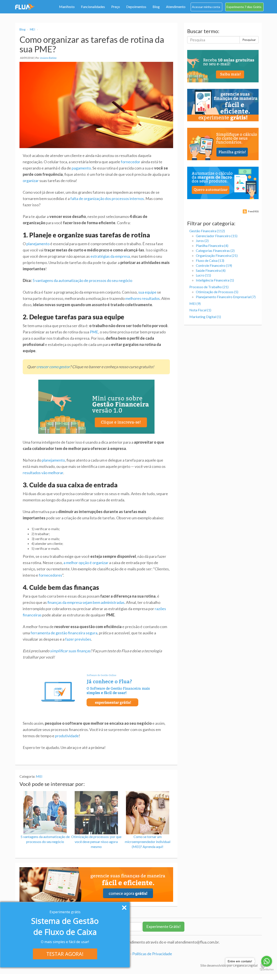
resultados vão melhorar (43, 472)
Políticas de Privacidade (152, 953)
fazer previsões (78, 639)
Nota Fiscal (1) (200, 310)
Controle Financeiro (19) (214, 265)
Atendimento (175, 7)
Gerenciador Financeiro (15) (216, 236)
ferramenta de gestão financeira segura (64, 632)
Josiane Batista (48, 57)
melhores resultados (142, 298)
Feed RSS (253, 211)
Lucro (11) (203, 275)
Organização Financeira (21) (217, 255)
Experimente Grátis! (163, 926)
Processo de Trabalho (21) (209, 287)
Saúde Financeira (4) (210, 270)
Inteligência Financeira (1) (215, 280)
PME (94, 331)
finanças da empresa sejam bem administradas (85, 602)
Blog (156, 7)
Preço (115, 7)
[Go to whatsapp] (266, 961)
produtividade (67, 735)
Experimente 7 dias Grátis (244, 7)
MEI (32, 29)
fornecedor (130, 161)
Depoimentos (136, 7)
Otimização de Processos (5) (217, 292)
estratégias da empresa (110, 256)
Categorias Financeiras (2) (215, 250)
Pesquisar (249, 40)
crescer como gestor (53, 366)
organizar (31, 180)
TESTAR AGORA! (65, 953)
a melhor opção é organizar (85, 562)
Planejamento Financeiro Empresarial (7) (226, 297)
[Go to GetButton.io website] (267, 969)
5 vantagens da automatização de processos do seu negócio (82, 280)
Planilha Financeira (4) (212, 245)
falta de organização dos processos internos (107, 198)
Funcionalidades (93, 7)
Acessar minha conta (206, 7)
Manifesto (67, 7)
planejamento (38, 243)
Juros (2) (202, 240)
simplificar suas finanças (70, 650)
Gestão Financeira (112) (207, 231)
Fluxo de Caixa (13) (210, 260)
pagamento (81, 168)
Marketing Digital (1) (205, 317)
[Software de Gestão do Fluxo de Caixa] (25, 6)
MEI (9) (195, 303)
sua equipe (147, 292)
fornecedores (50, 575)
